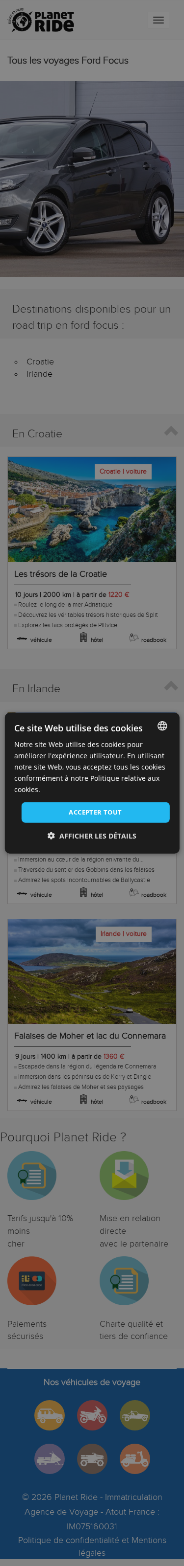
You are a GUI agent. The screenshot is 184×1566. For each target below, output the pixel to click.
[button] (92, 835)
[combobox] (162, 725)
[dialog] (91, 782)
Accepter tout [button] (95, 812)
